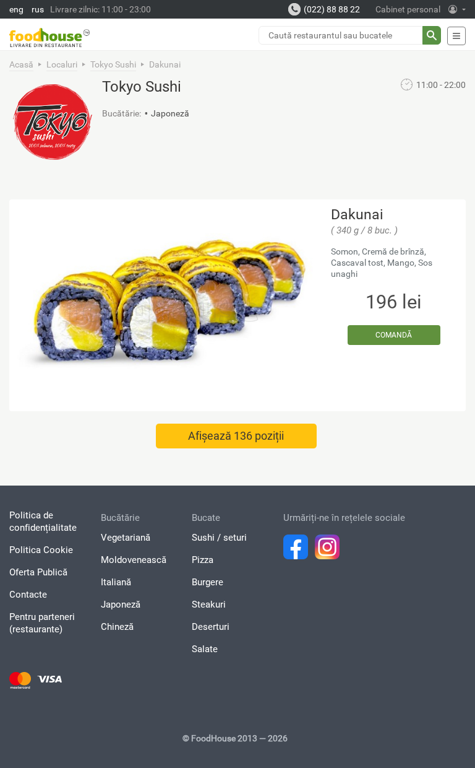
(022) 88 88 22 (332, 9)
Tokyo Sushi (113, 64)
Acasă (21, 64)
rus (38, 9)
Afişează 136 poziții (236, 435)
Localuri (61, 64)
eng (16, 9)
